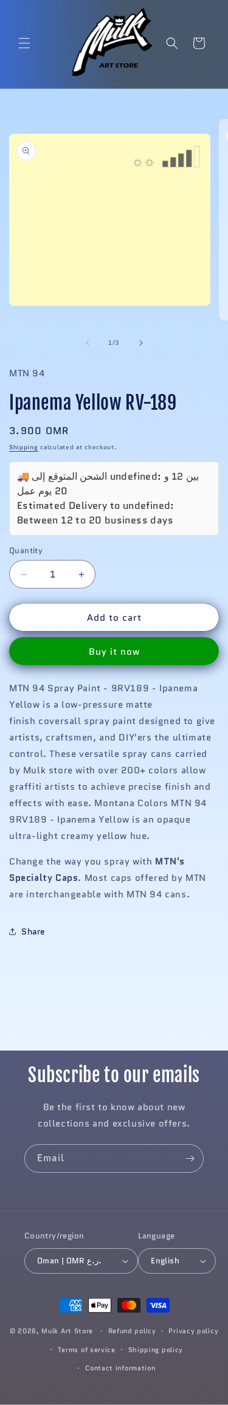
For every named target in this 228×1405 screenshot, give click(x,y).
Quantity (26, 550)
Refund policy (132, 1331)
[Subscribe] (189, 1158)
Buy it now (114, 651)
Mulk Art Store (67, 1331)
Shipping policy (156, 1350)
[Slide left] (87, 343)
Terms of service (87, 1350)
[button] (24, 43)
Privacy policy (193, 1331)
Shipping (23, 447)
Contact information (120, 1368)
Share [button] (33, 931)
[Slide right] (141, 343)
